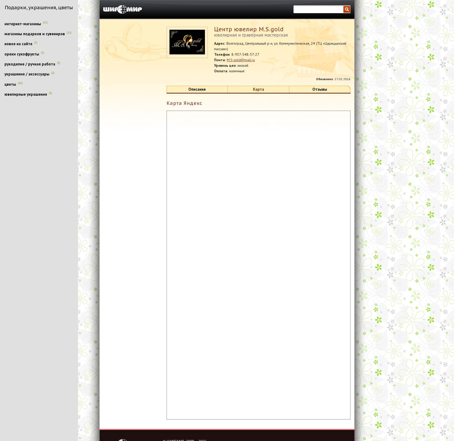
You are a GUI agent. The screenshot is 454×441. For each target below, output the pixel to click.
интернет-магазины (22, 24)
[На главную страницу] (122, 9)
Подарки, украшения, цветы (39, 7)
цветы (10, 84)
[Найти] (346, 9)
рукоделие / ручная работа (29, 64)
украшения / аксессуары (26, 74)
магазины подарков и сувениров (34, 34)
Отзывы (319, 89)
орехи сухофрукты (21, 54)
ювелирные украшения (25, 94)
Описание (197, 89)
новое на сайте (18, 44)
